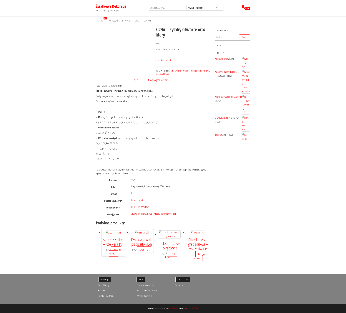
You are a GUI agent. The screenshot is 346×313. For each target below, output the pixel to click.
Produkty (101, 19)
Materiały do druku (204, 70)
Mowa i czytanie (137, 200)
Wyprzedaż (113, 20)
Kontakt (147, 20)
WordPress (172, 308)
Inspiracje (126, 20)
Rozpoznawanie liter (168, 213)
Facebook (179, 285)
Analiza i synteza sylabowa (141, 213)
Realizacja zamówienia (145, 285)
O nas (137, 20)
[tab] (138, 80)
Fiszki (172, 70)
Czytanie (156, 213)
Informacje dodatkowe (158, 80)
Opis (136, 80)
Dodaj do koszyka (165, 60)
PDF (132, 193)
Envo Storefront (191, 308)
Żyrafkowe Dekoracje (111, 6)
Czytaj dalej (144, 249)
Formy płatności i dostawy (147, 290)
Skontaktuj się (103, 285)
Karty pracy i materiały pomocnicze (186, 70)
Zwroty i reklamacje (144, 295)
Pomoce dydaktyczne (162, 74)
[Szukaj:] (232, 37)
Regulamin (102, 290)
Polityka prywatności (106, 295)
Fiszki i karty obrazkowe (140, 206)
